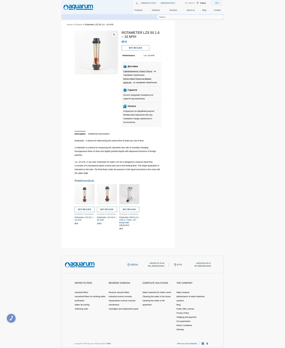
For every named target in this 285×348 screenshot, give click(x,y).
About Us (190, 10)
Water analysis (182, 292)
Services (173, 10)
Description (80, 134)
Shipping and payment (186, 317)
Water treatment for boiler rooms (156, 292)
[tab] (80, 134)
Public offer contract (185, 309)
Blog (204, 10)
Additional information (99, 134)
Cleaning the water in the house (156, 296)
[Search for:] (190, 17)
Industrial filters (81, 292)
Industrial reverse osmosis (120, 296)
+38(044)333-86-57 (167, 3)
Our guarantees (183, 321)
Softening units (81, 309)
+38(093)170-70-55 (148, 3)
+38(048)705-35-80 (156, 263)
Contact (217, 10)
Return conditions (184, 325)
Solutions (156, 10)
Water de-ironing (82, 305)
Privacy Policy (182, 313)
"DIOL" (108, 343)
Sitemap (180, 329)
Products (138, 10)
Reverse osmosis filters (119, 292)
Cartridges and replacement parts (123, 309)
